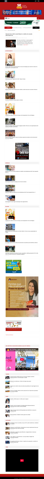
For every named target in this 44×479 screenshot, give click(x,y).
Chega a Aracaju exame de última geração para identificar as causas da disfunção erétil (23, 411)
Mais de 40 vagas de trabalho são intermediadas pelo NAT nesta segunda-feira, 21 (20, 192)
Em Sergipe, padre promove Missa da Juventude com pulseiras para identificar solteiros (21, 242)
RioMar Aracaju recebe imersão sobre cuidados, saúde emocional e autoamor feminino (21, 89)
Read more (25, 44)
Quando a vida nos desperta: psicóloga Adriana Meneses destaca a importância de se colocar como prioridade (22, 406)
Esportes (16, 36)
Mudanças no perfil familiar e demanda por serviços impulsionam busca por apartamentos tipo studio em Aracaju (24, 428)
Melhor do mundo (24, 37)
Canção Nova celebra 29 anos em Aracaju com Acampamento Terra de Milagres (19, 115)
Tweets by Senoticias (9, 334)
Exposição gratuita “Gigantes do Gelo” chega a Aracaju (15, 78)
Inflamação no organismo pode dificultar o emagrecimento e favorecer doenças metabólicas (23, 432)
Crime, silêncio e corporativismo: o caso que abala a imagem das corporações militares (22, 437)
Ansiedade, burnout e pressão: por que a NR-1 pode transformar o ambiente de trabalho (24, 423)
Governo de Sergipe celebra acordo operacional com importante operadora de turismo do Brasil (24, 391)
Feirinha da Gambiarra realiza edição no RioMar (14, 100)
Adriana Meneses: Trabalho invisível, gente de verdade (20, 414)
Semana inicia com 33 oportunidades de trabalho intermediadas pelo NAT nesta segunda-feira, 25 (21, 172)
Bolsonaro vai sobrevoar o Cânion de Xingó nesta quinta (20, 381)
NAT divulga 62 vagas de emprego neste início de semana (15, 181)
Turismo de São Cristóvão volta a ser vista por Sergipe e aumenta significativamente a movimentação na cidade (22, 377)
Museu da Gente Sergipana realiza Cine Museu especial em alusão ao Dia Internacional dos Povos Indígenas (21, 138)
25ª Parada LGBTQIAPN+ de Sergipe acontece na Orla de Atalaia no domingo (23, 27)
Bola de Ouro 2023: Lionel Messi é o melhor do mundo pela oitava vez (19, 34)
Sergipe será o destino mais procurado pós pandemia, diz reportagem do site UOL (24, 386)
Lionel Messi (19, 37)
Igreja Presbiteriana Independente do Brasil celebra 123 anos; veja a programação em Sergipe (21, 232)
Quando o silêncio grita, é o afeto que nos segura (19, 398)
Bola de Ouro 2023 (14, 37)
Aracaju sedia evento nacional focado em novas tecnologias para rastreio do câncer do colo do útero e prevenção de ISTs (21, 67)
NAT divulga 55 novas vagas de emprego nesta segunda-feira (16, 201)
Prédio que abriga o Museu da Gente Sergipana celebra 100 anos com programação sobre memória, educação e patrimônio (21, 126)
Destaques (13, 36)
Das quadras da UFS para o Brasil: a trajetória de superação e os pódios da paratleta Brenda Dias (24, 442)
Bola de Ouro (9, 37)
